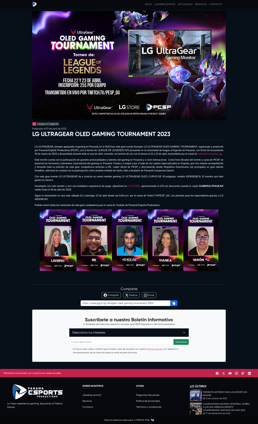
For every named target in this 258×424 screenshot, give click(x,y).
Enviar (151, 295)
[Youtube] (230, 373)
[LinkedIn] (249, 373)
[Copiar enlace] (173, 303)
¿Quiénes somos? (165, 4)
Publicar (133, 295)
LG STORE (134, 186)
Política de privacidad (148, 401)
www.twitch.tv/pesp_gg (210, 154)
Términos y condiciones (148, 407)
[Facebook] (217, 373)
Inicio (148, 4)
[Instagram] (236, 373)
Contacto (215, 4)
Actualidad (185, 4)
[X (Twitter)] (223, 373)
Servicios (201, 4)
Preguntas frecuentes (147, 395)
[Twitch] (243, 373)
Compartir (113, 295)
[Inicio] (34, 4)
